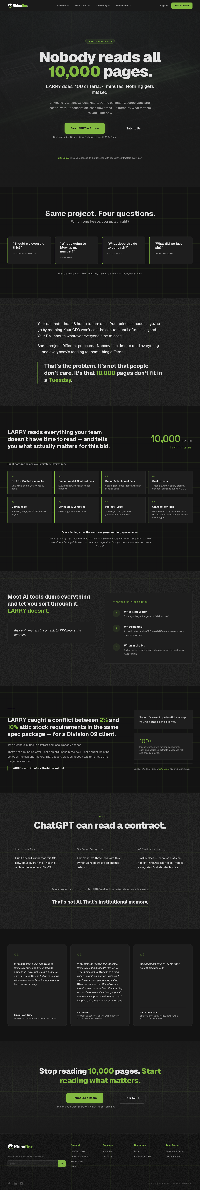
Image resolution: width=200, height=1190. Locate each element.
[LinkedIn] (15, 1183)
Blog (136, 1151)
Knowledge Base (142, 1156)
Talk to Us (133, 128)
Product (61, 5)
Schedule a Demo (85, 1098)
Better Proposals (79, 1156)
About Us (107, 1151)
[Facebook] (9, 1183)
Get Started (182, 5)
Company (101, 5)
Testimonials (77, 1161)
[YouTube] (21, 1183)
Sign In (164, 5)
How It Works (82, 5)
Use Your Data (78, 1151)
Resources (122, 5)
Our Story (107, 1156)
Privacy (152, 1183)
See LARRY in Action (85, 128)
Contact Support (174, 1156)
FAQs (73, 1166)
